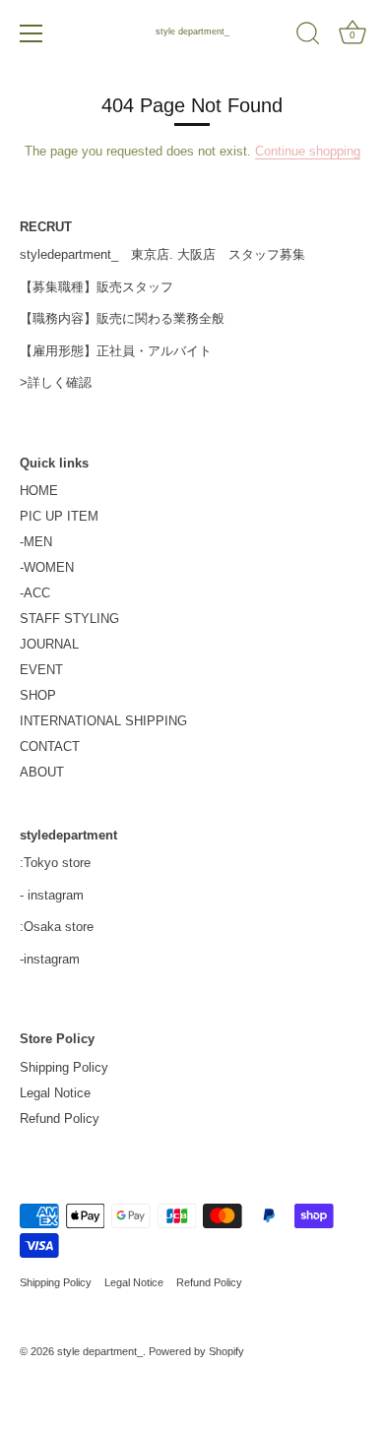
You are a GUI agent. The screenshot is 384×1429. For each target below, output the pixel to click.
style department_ (192, 31)
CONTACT (50, 746)
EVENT (41, 669)
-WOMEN (47, 567)
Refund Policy (59, 1118)
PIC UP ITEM (59, 516)
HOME (39, 490)
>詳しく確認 (56, 382)
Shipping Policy (64, 1067)
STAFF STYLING (69, 618)
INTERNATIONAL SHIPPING (103, 721)
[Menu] (31, 33)
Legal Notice (55, 1093)
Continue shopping (307, 151)
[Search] (308, 36)
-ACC (35, 593)
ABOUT (42, 772)
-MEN (36, 541)
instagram (56, 895)
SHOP (38, 695)
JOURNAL (49, 644)
